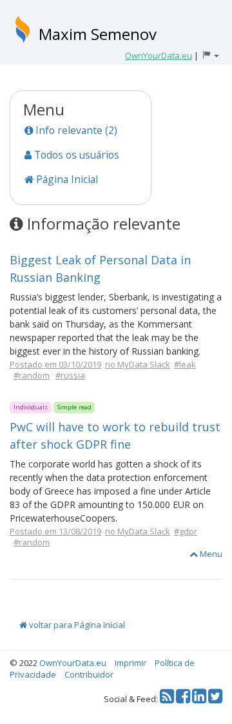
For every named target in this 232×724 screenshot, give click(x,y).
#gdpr (185, 531)
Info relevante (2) (75, 130)
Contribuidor (88, 674)
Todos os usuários (75, 155)
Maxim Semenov (98, 33)
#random (32, 375)
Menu (210, 554)
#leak (185, 364)
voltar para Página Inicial (76, 625)
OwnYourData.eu (72, 663)
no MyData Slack (137, 364)
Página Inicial (66, 179)
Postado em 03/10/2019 (55, 364)
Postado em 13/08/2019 (55, 531)
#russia (70, 375)
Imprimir (130, 663)
